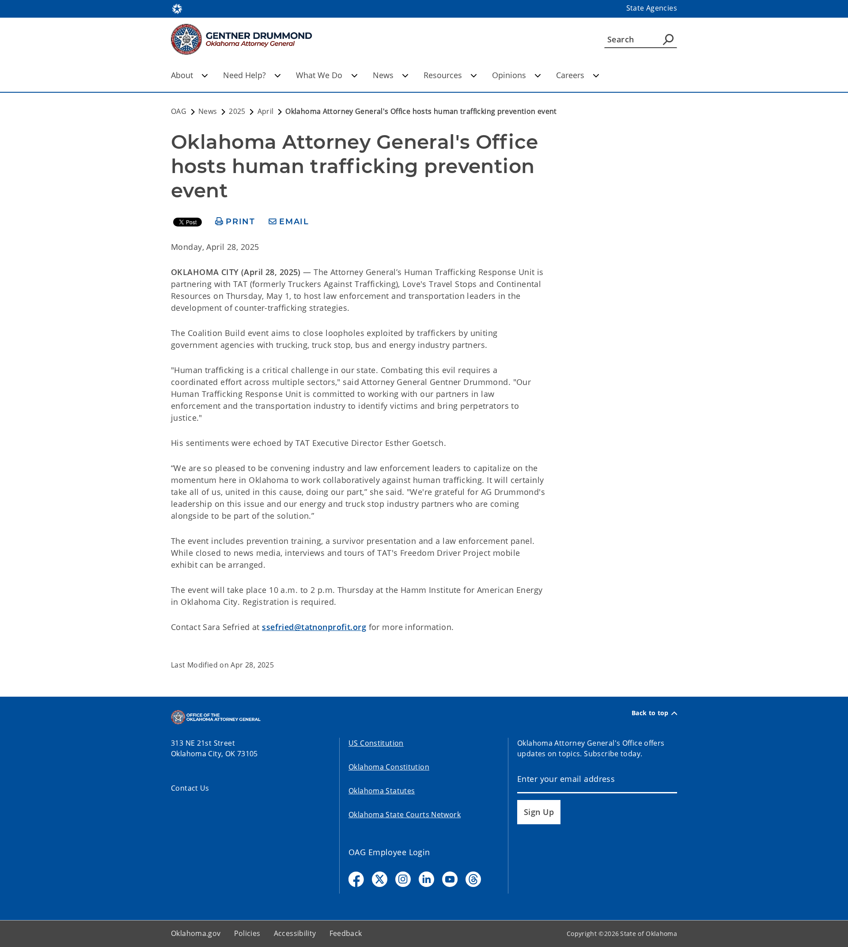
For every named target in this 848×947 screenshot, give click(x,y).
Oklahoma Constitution (388, 767)
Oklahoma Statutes (381, 791)
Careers (570, 75)
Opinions (509, 75)
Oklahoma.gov (196, 933)
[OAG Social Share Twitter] (379, 879)
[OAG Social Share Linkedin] (426, 879)
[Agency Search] (668, 39)
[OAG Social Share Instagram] (403, 879)
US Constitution (376, 743)
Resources (443, 75)
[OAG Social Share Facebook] (356, 879)
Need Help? (244, 75)
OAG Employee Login (389, 852)
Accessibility (295, 933)
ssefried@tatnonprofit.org (314, 627)
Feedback (345, 933)
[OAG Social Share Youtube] (450, 879)
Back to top (650, 713)
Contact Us (190, 788)
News (383, 75)
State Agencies (651, 8)
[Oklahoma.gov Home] (177, 8)
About (182, 75)
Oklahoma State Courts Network (404, 814)
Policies (247, 933)
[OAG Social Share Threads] (473, 879)
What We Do (319, 75)
